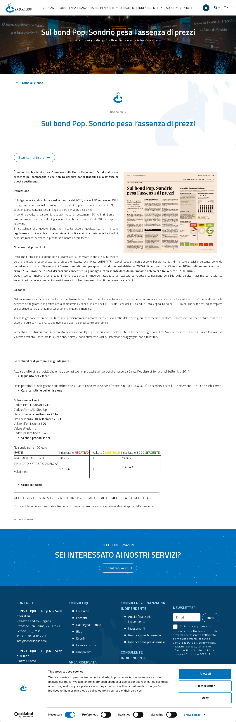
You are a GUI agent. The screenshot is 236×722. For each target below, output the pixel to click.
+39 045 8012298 (34, 635)
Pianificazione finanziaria (144, 635)
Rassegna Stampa (88, 624)
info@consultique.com (32, 640)
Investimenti (136, 628)
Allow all (205, 673)
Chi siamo (82, 611)
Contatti (81, 617)
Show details (192, 714)
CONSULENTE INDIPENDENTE (139, 8)
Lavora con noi (86, 645)
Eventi (80, 638)
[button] (217, 8)
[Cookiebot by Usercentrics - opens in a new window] (24, 715)
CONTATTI (186, 8)
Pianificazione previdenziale (146, 642)
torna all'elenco (32, 82)
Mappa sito (83, 651)
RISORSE (170, 8)
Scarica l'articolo (31, 157)
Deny (205, 697)
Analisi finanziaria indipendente (139, 619)
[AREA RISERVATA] (206, 7)
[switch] (106, 715)
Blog (79, 631)
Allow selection (205, 685)
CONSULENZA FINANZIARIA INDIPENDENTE (87, 8)
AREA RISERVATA (83, 662)
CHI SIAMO (50, 8)
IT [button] (225, 7)
